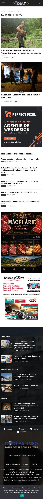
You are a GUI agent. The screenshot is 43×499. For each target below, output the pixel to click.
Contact (34, 464)
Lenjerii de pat (35, 480)
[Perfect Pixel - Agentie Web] (21, 147)
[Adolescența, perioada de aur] (6, 388)
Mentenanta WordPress (27, 472)
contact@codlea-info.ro (27, 455)
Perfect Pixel (14, 472)
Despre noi (16, 464)
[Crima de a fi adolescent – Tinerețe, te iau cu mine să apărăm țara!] (6, 377)
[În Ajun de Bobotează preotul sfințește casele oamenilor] (6, 419)
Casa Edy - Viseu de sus (34, 477)
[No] (40, 492)
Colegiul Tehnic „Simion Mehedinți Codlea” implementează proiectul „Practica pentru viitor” (19, 170)
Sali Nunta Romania (20, 477)
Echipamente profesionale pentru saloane (16, 480)
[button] (40, 3)
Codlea (21, 47)
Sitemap (25, 464)
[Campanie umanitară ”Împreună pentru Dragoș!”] (6, 359)
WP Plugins (10, 477)
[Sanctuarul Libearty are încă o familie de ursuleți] (21, 77)
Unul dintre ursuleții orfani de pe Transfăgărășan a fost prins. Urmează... (21, 51)
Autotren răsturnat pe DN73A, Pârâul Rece (19, 192)
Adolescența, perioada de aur (26, 385)
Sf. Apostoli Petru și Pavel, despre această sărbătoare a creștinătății (26, 406)
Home (7, 464)
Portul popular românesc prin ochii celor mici (20, 159)
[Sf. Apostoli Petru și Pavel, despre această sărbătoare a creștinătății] (6, 406)
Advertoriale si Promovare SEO (26, 475)
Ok (22, 496)
